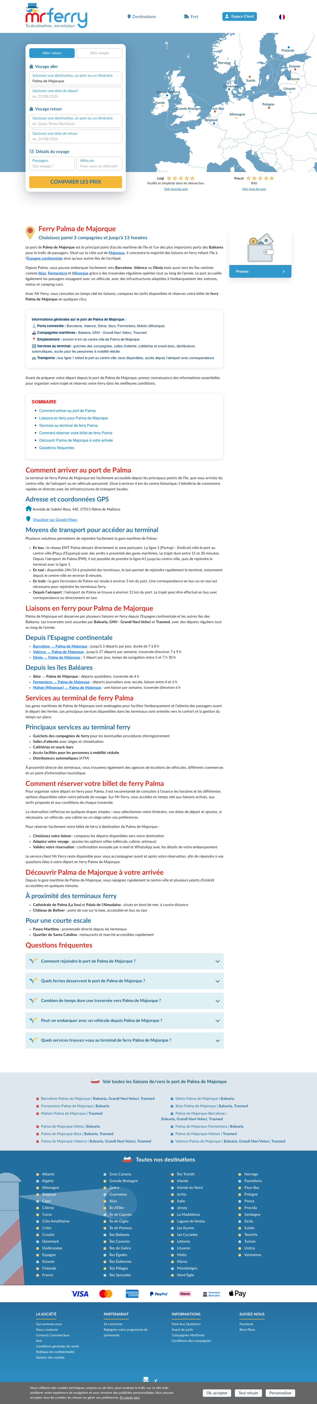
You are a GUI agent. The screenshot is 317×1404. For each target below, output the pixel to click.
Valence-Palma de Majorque (198, 1141)
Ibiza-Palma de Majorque (196, 1106)
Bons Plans (247, 1329)
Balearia (227, 1099)
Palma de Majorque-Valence (64, 1141)
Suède (249, 1228)
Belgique (49, 1194)
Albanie (48, 1174)
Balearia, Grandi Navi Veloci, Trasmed (124, 1099)
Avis (39, 1341)
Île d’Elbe (117, 1208)
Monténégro (187, 1268)
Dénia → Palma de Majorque (56, 657)
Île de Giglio (119, 1221)
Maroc (182, 1262)
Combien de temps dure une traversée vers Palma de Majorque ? (101, 1001)
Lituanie (183, 1248)
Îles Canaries (120, 1241)
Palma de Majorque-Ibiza (61, 1134)
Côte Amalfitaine (55, 1221)
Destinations (144, 17)
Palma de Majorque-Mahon (198, 1134)
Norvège (251, 1174)
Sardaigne (252, 1214)
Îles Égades (118, 1255)
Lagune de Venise (191, 1221)
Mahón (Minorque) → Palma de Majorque (67, 687)
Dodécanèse (52, 1248)
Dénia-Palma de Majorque (197, 1099)
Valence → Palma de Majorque (58, 652)
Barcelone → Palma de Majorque (60, 646)
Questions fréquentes (56, 447)
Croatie (48, 1235)
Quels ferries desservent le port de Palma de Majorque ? (93, 981)
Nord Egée (185, 1275)
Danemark (50, 1241)
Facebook (246, 1324)
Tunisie (250, 1241)
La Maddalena (188, 1214)
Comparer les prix (75, 182)
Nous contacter (47, 1329)
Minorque (80, 273)
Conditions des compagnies (191, 1341)
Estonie (48, 1262)
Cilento (48, 1208)
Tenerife (250, 1235)
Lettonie (183, 1241)
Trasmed (95, 1113)
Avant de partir (182, 1329)
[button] (284, 17)
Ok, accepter (217, 1393)
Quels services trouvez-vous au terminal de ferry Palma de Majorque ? (106, 1040)
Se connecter (113, 1324)
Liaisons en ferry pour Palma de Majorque (73, 418)
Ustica (249, 1248)
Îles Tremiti (185, 1174)
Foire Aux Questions (186, 1324)
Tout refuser (248, 1393)
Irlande (182, 1181)
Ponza (249, 1201)
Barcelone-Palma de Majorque (66, 1099)
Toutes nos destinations (165, 1160)
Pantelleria (253, 1181)
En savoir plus (130, 1397)
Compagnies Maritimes (188, 1335)
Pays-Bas (251, 1188)
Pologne (251, 1194)
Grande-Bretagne (124, 1181)
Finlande (49, 1268)
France (47, 1275)
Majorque (117, 253)
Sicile (248, 1221)
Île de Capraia (121, 1214)
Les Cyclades (187, 1235)
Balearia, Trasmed (233, 1106)
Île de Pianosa (121, 1228)
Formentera (57, 273)
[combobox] (75, 81)
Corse (47, 1214)
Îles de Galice (120, 1248)
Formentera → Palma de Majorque (61, 682)
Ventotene (252, 1255)
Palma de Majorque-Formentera (201, 1126)
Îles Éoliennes (120, 1262)
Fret (194, 17)
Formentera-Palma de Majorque (67, 1106)
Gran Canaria (120, 1174)
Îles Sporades (120, 1275)
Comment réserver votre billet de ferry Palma (75, 432)
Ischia (181, 1194)
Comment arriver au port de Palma (67, 410)
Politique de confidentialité (55, 1352)
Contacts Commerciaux (52, 1335)
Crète (46, 1228)
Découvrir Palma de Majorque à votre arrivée (76, 440)
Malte (182, 1255)
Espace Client (242, 16)
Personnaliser (280, 1393)
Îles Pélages (119, 1268)
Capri (46, 1201)
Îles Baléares (119, 1235)
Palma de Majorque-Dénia (62, 1126)
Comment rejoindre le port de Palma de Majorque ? (88, 961)
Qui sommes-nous (49, 1324)
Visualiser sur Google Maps (55, 520)
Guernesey (118, 1194)
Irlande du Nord (190, 1188)
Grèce (114, 1188)
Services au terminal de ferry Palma (68, 425)
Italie (181, 1201)
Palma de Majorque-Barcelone (200, 1113)
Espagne (49, 1255)
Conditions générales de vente (57, 1346)
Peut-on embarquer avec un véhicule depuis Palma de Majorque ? (101, 1021)
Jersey (182, 1208)
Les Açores (185, 1228)
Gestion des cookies (50, 1357)
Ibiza (42, 273)
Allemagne (50, 1188)
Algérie (47, 1181)
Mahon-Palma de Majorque (64, 1113)
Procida (250, 1208)
